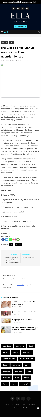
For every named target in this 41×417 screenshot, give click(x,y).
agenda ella (20, 346)
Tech (11, 42)
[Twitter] (6, 239)
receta (26, 378)
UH (9, 233)
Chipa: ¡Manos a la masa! (22, 319)
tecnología (18, 244)
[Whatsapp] (10, 239)
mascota (6, 371)
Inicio (7, 404)
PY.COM (4, 42)
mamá (27, 365)
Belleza (17, 407)
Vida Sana (32, 404)
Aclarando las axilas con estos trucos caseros (23, 302)
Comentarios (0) (7, 279)
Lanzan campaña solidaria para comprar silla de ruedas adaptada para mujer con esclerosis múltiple (17, 2)
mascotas (18, 371)
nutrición (6, 378)
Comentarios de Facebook (20, 279)
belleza (5, 352)
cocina (15, 352)
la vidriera (16, 365)
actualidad (7, 346)
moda (29, 371)
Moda (24, 404)
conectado (20, 285)
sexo (14, 384)
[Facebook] (3, 239)
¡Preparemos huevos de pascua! (24, 311)
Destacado (27, 352)
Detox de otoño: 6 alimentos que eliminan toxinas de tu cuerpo (25, 328)
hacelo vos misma (26, 359)
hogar (5, 365)
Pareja (17, 378)
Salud (5, 384)
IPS (11, 244)
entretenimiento (9, 359)
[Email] (18, 239)
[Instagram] (14, 239)
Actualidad (16, 404)
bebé (31, 346)
